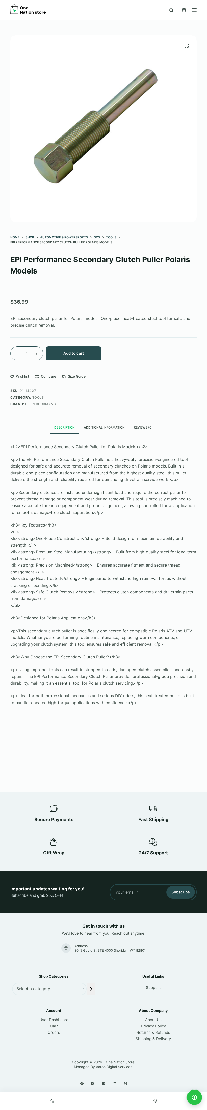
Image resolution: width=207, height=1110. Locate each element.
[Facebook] (82, 1083)
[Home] (52, 1101)
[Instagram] (103, 1083)
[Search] (171, 10)
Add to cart (73, 353)
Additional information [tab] (104, 427)
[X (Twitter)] (92, 1083)
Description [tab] (64, 427)
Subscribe (180, 892)
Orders (54, 1032)
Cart (54, 1026)
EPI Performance (42, 404)
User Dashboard (53, 1019)
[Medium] (125, 1083)
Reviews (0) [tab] (143, 427)
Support (153, 987)
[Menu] (194, 10)
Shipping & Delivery (153, 1038)
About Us (153, 1019)
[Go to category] (91, 989)
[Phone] (155, 1101)
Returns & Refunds (153, 1032)
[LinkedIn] (114, 1083)
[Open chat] (194, 1097)
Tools (38, 397)
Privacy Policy (153, 1026)
